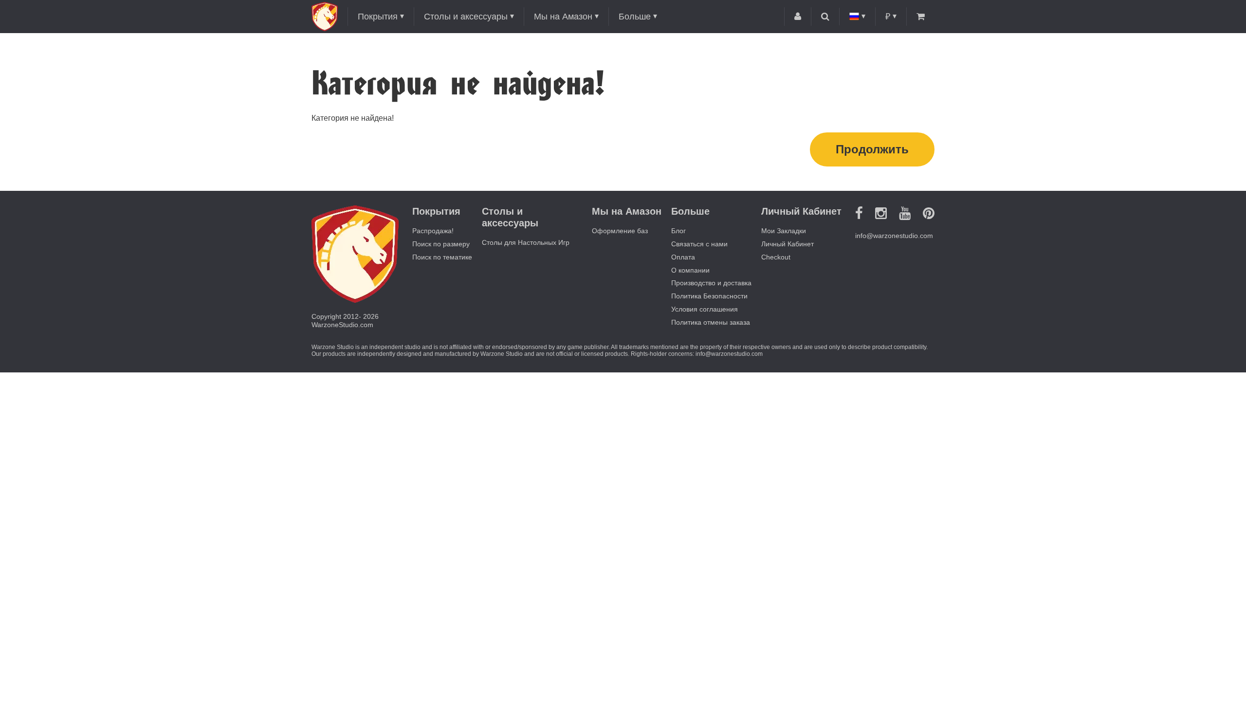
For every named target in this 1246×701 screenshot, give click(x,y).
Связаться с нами (699, 244)
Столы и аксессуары (466, 16)
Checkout (775, 257)
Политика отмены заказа (710, 322)
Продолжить (872, 149)
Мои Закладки (783, 231)
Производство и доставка (711, 283)
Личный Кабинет (787, 244)
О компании (690, 270)
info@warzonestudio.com (894, 236)
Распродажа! (433, 231)
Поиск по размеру (441, 244)
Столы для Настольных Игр (525, 242)
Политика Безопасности (709, 296)
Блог (678, 231)
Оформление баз (620, 231)
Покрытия (378, 16)
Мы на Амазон (563, 16)
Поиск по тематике (442, 257)
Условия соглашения (704, 309)
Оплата (683, 257)
